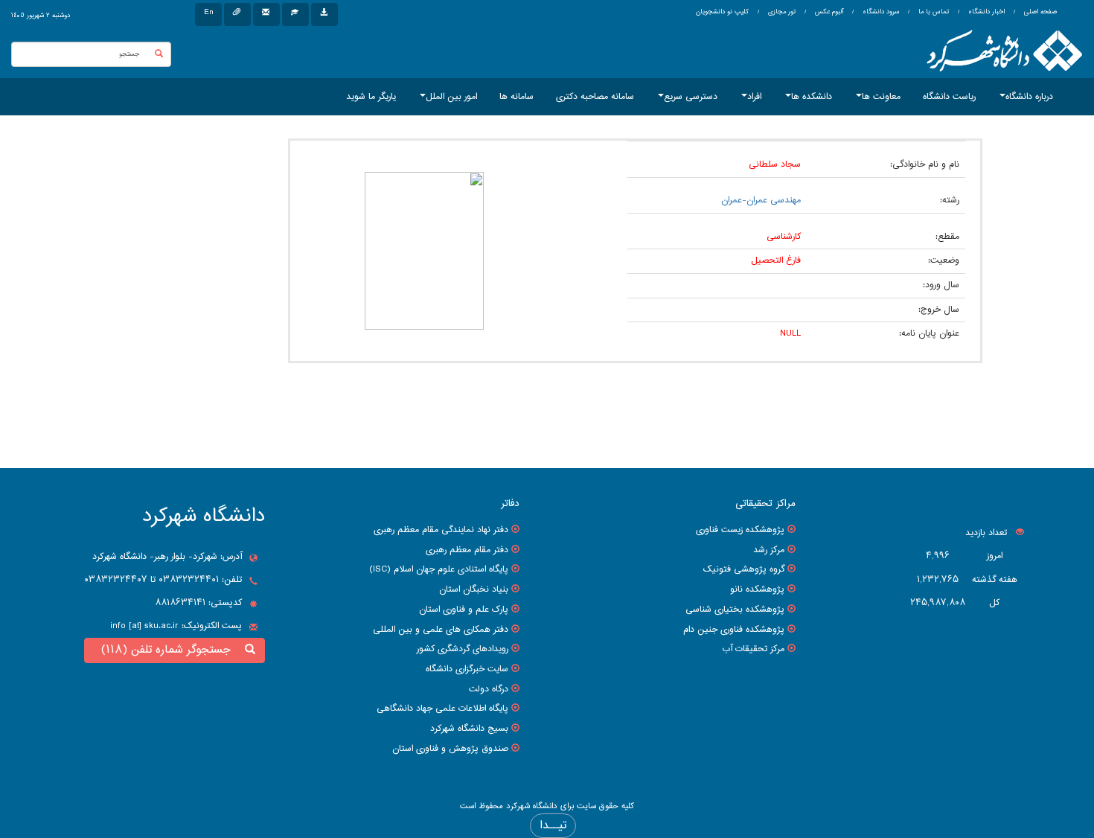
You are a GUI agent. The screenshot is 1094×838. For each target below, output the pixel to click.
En (208, 12)
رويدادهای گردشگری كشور (462, 649)
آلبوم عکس (828, 12)
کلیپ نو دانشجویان (722, 12)
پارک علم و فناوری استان (463, 609)
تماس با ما (932, 12)
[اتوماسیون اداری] (237, 14)
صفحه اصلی (1040, 12)
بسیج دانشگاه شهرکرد (469, 728)
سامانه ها (516, 97)
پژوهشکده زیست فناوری (740, 530)
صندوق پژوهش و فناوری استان (450, 749)
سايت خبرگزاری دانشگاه (467, 669)
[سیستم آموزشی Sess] (295, 14)
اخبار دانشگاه (985, 12)
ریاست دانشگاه (949, 97)
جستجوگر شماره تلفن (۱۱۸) (169, 650)
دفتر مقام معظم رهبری (467, 550)
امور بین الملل (451, 97)
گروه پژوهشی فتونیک (743, 569)
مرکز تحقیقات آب (753, 649)
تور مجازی (781, 12)
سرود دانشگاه (879, 12)
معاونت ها (881, 97)
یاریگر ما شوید (371, 97)
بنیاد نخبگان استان (473, 589)
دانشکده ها (811, 97)
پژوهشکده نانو (757, 589)
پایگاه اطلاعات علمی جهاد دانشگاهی (442, 708)
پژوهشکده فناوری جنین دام (733, 629)
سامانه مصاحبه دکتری (595, 97)
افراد (754, 97)
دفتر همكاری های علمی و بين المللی (440, 629)
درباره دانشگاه (1029, 97)
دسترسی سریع (690, 97)
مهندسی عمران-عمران (761, 200)
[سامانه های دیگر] (324, 14)
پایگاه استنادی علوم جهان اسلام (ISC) (438, 569)
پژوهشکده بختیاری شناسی (734, 609)
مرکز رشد (768, 550)
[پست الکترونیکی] (266, 14)
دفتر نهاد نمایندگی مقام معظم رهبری (441, 530)
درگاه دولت (488, 689)
